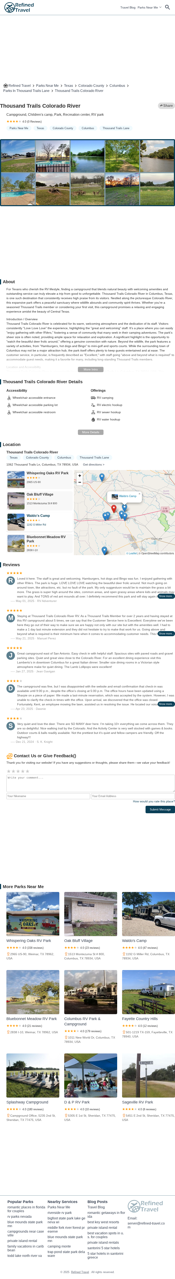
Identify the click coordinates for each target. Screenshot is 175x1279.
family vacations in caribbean (25, 1248)
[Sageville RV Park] (148, 1075)
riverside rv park (60, 1213)
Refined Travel (20, 85)
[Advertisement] (87, 45)
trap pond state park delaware (66, 1254)
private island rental (22, 1241)
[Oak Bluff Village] (90, 914)
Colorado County (91, 85)
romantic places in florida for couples (26, 1209)
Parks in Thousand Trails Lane (26, 91)
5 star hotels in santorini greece (106, 1255)
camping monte (59, 1246)
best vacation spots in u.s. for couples (106, 1235)
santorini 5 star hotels (104, 1248)
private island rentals (103, 1242)
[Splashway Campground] (32, 1075)
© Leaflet (131, 553)
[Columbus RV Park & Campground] (90, 992)
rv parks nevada (19, 1216)
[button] (131, 510)
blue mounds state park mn (25, 1224)
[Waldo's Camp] (148, 914)
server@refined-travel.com (146, 1225)
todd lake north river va (24, 1256)
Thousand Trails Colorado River (79, 91)
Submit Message (160, 809)
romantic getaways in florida (106, 1214)
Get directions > (93, 464)
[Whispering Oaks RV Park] (32, 914)
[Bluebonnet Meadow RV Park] (32, 992)
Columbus (117, 85)
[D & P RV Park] (90, 1075)
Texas (68, 85)
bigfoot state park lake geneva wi (66, 1220)
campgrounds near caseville (25, 1233)
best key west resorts (103, 1222)
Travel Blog (128, 7)
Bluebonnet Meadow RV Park (115, 500)
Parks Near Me (148, 7)
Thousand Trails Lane (116, 128)
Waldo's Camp (138, 491)
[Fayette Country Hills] (148, 992)
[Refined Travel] (19, 7)
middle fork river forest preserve (66, 1229)
